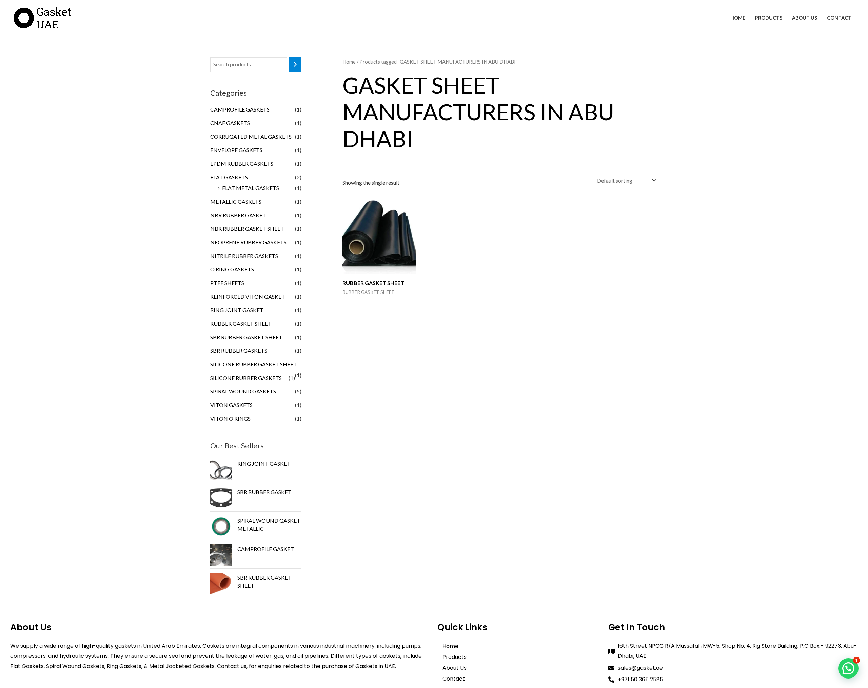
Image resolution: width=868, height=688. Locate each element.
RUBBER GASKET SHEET (241, 323)
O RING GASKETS (232, 269)
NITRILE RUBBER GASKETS (244, 255)
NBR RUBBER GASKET (238, 215)
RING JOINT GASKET (236, 310)
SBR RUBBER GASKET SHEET (246, 337)
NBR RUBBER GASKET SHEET (247, 228)
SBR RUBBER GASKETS (238, 350)
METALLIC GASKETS (235, 201)
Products (768, 18)
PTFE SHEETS (227, 283)
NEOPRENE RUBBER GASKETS (248, 242)
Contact (839, 18)
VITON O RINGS (230, 418)
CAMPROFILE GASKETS (240, 109)
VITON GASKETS (231, 405)
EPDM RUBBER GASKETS (241, 163)
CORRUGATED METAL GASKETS (251, 136)
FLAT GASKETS (229, 177)
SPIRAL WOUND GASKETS (243, 391)
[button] (848, 668)
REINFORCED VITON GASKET (247, 296)
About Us (804, 18)
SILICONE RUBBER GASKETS (246, 378)
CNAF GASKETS (230, 123)
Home (737, 18)
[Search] (295, 64)
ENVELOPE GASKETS (236, 150)
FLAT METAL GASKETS (250, 188)
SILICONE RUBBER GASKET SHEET (253, 364)
